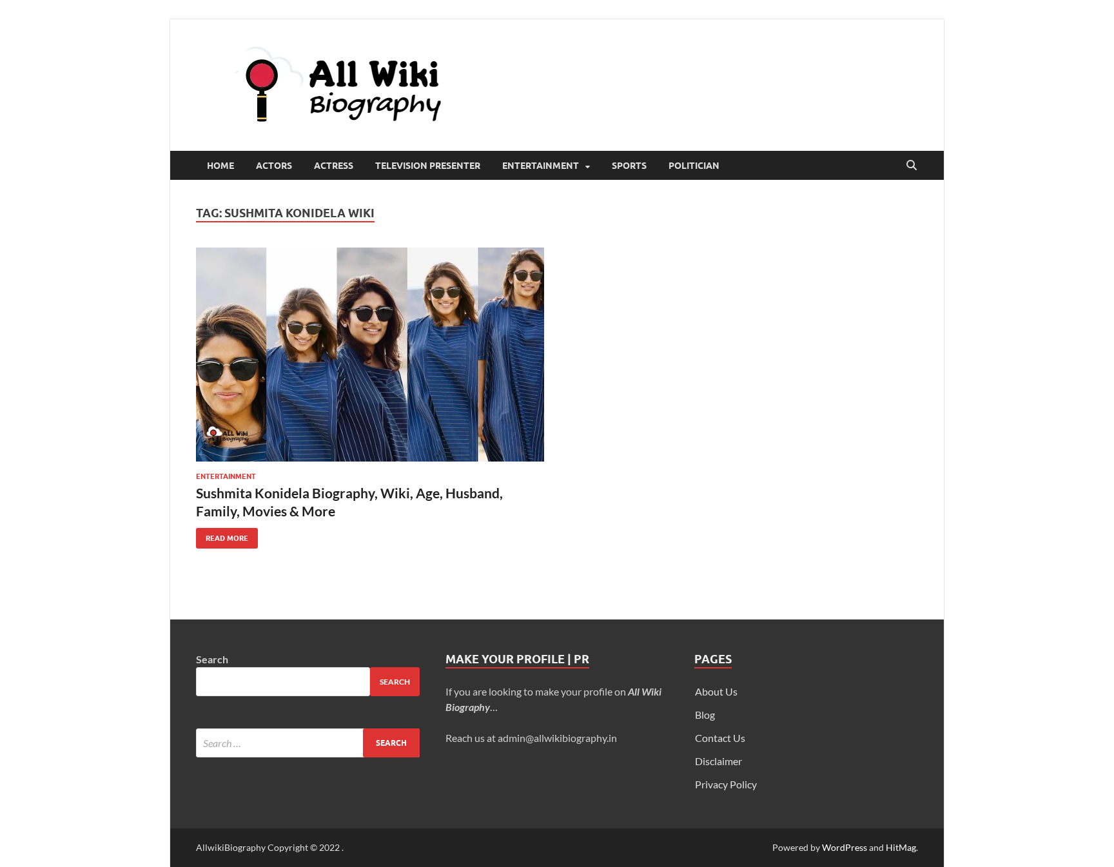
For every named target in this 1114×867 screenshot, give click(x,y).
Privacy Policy (726, 784)
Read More (222, 535)
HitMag (901, 847)
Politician (694, 166)
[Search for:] (308, 742)
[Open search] (911, 165)
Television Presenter (427, 166)
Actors (274, 166)
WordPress (844, 847)
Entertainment (540, 166)
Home (220, 166)
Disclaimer (718, 761)
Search (212, 659)
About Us (716, 691)
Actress (333, 166)
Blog (705, 714)
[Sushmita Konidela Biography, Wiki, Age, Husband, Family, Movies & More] (370, 355)
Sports (629, 166)
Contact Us (720, 738)
